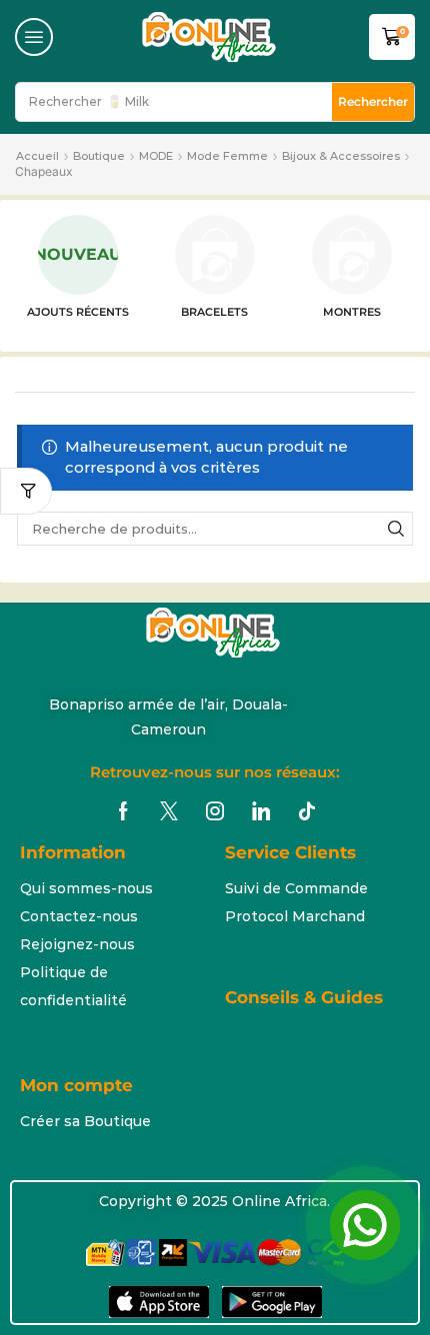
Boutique (99, 156)
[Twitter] (169, 811)
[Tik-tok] (307, 811)
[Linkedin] (261, 811)
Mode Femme (227, 156)
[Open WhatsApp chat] (365, 1225)
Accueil (37, 156)
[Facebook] (123, 811)
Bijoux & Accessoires (341, 156)
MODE (156, 156)
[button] (34, 37)
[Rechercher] (396, 529)
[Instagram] (215, 811)
